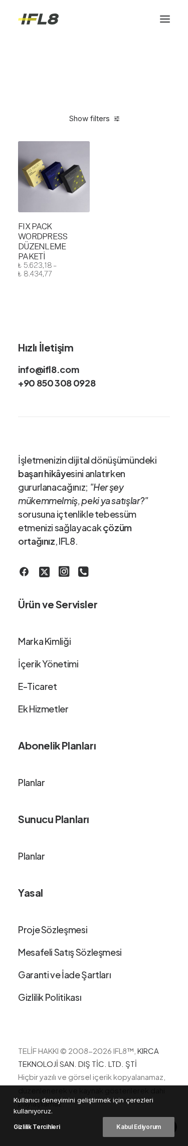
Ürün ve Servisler (57, 604)
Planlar (31, 782)
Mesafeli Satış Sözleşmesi (70, 952)
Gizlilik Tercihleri (37, 1126)
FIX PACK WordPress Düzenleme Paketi (42, 249)
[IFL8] (38, 19)
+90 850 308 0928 (56, 383)
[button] (165, 19)
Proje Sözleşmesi (52, 929)
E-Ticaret (37, 686)
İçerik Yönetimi (48, 663)
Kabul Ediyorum (138, 1126)
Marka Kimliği (44, 641)
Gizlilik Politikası (49, 997)
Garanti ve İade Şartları (64, 974)
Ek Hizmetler (43, 708)
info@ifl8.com (48, 369)
